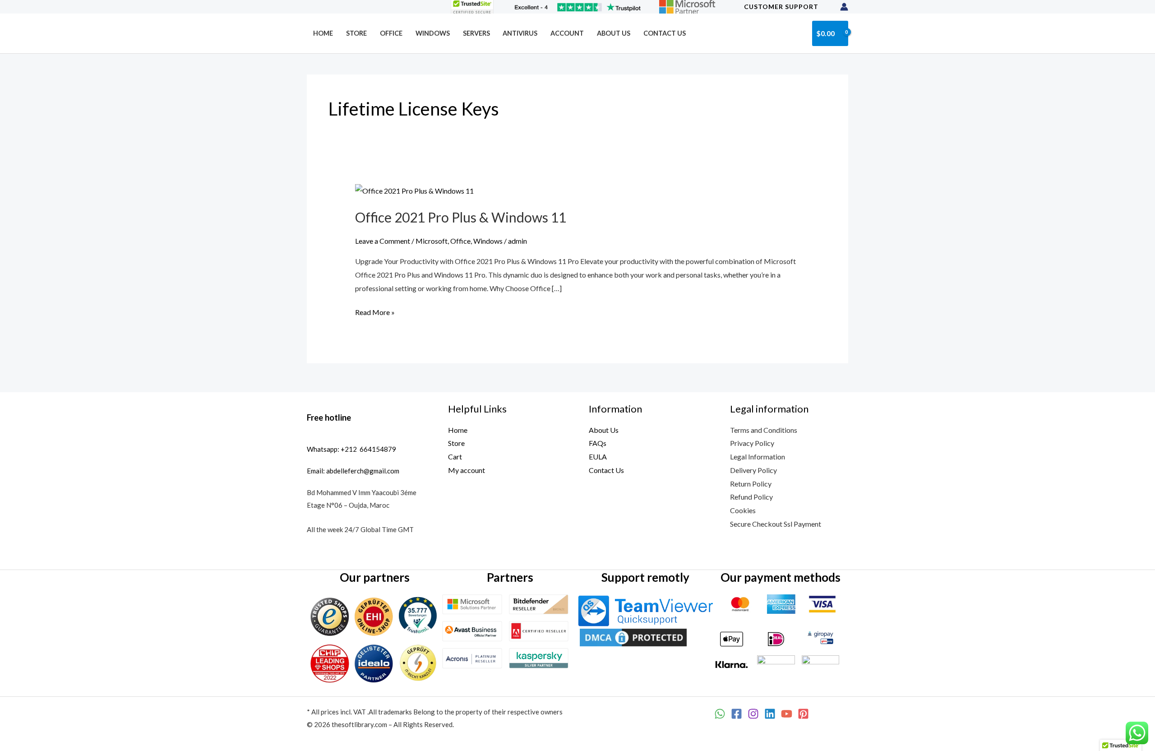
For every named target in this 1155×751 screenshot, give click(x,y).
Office (460, 240)
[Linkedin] (770, 713)
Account (567, 33)
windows (433, 33)
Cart (455, 456)
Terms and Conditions (763, 430)
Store (356, 33)
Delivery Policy (753, 470)
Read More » (375, 311)
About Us (613, 33)
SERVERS (476, 33)
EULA (598, 456)
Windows (488, 240)
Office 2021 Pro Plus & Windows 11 (460, 217)
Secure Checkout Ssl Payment (775, 523)
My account (466, 470)
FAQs (597, 443)
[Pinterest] (803, 713)
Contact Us (664, 33)
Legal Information (757, 456)
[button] (798, 33)
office (391, 33)
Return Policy (751, 483)
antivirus (520, 33)
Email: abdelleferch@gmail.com (353, 471)
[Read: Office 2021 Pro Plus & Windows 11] (414, 189)
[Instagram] (753, 713)
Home (323, 33)
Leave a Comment (382, 240)
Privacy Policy (752, 443)
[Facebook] (736, 713)
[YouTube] (786, 713)
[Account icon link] (844, 7)
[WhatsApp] (719, 713)
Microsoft (432, 240)
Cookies (743, 510)
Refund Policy (751, 496)
